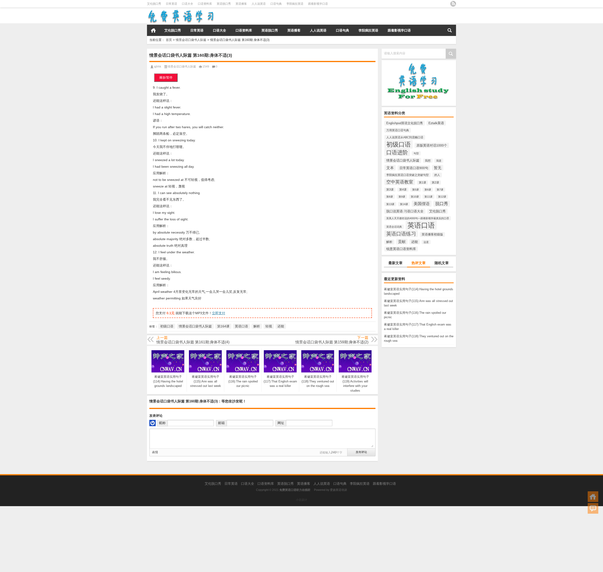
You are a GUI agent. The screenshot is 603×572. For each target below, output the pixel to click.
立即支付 (218, 313)
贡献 (402, 241)
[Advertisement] (141, 539)
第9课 (402, 196)
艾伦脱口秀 (154, 3)
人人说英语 (259, 3)
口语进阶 (397, 152)
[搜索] (449, 30)
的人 (437, 175)
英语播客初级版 (432, 234)
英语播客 (241, 3)
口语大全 (187, 3)
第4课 (403, 189)
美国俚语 (422, 203)
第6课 (427, 189)
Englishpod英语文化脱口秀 (404, 123)
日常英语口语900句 (413, 168)
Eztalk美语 (436, 123)
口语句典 (276, 3)
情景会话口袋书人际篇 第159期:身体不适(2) (331, 342)
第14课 (404, 204)
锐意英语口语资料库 (401, 249)
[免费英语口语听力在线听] (180, 10)
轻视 (268, 326)
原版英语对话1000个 (431, 145)
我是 (438, 160)
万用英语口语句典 (397, 130)
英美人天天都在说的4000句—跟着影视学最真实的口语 (417, 218)
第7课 (440, 189)
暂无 (437, 168)
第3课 (390, 189)
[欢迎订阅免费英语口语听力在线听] (453, 4)
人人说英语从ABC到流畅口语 (404, 137)
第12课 (442, 196)
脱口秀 (441, 203)
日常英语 (171, 3)
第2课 (435, 182)
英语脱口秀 (224, 3)
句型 (416, 153)
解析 (389, 242)
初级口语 (398, 144)
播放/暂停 (165, 77)
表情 (155, 452)
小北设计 (301, 499)
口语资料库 (205, 3)
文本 (390, 168)
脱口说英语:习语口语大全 (405, 211)
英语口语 (421, 225)
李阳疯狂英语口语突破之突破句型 (407, 175)
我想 (428, 160)
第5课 (415, 189)
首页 (153, 30)
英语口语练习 (401, 233)
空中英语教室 (399, 181)
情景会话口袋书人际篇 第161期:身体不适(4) (192, 342)
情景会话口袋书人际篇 (191, 40)
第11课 (428, 196)
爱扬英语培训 (338, 490)
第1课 (422, 182)
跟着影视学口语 (318, 3)
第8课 (389, 196)
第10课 (415, 196)
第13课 (390, 204)
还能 (414, 242)
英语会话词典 (394, 226)
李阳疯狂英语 (294, 3)
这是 (426, 242)
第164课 (223, 326)
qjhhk (157, 66)
